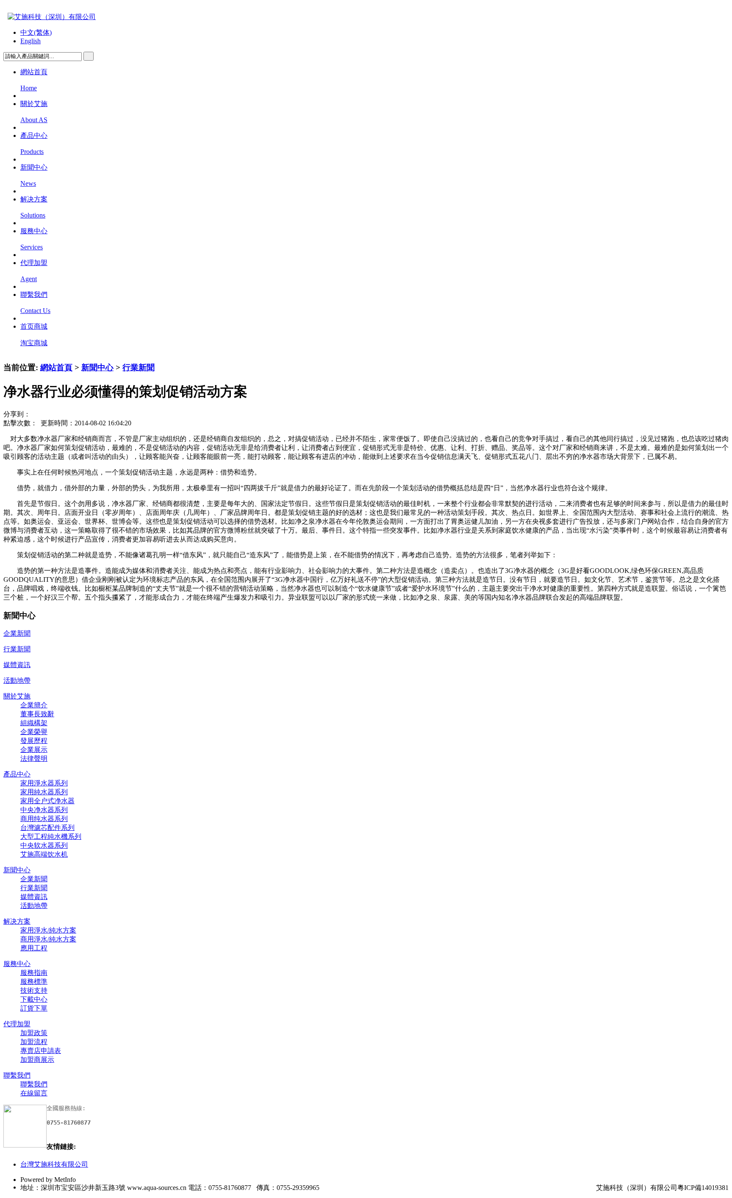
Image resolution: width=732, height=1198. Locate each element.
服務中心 (16, 963)
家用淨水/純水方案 (48, 930)
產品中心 (16, 774)
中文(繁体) (36, 32)
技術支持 (33, 990)
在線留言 (33, 1093)
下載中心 (33, 999)
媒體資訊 (16, 664)
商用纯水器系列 (44, 818)
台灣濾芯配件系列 (47, 827)
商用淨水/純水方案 (48, 939)
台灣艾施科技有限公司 (54, 1164)
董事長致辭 (37, 714)
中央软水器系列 (44, 845)
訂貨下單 (33, 1008)
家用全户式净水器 (47, 800)
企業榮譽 (33, 731)
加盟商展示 (37, 1059)
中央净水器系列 (44, 809)
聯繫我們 (16, 1075)
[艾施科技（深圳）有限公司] (49, 16)
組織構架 (33, 722)
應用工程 (33, 948)
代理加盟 (16, 1024)
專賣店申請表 (40, 1050)
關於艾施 (16, 696)
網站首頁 (56, 367)
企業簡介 (33, 705)
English (30, 41)
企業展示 (33, 749)
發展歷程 (33, 740)
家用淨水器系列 (44, 783)
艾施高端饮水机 (44, 854)
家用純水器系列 (44, 792)
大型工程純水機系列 (50, 836)
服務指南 (33, 972)
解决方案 (16, 921)
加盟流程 (33, 1041)
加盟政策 (33, 1032)
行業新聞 (138, 367)
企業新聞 (16, 633)
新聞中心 (97, 367)
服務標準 (33, 981)
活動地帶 (16, 680)
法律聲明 (33, 758)
